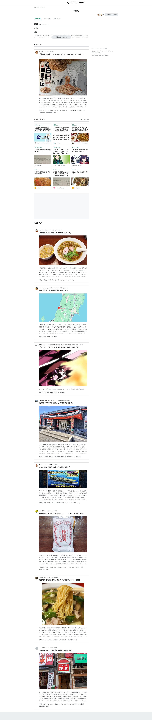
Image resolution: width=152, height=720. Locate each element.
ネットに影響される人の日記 (46, 647)
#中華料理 (50, 280)
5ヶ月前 (60, 230)
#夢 (48, 392)
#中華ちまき (70, 567)
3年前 (56, 464)
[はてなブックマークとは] (44, 119)
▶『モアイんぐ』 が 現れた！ (46, 464)
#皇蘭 (77, 567)
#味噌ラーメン (71, 456)
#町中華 (78, 456)
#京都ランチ (62, 640)
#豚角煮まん (53, 567)
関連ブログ (57, 18)
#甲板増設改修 (60, 503)
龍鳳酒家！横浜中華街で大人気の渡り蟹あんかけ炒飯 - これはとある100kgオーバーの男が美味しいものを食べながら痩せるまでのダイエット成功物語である (80, 129)
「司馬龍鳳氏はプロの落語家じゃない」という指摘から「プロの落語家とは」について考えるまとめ (61, 129)
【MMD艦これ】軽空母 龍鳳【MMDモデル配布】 (80, 150)
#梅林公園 (50, 336)
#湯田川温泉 (42, 336)
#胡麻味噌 (49, 112)
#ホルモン (42, 112)
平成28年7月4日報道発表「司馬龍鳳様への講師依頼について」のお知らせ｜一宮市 (43, 128)
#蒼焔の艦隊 (42, 503)
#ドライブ (46, 110)
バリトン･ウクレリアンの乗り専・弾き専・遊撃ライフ (52, 288)
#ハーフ (55, 112)
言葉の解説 (38, 18)
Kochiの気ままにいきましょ (46, 510)
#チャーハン (67, 704)
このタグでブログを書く (111, 14)
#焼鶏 (46, 569)
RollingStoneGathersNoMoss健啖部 (47, 230)
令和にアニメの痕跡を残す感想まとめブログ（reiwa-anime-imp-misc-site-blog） (59, 344)
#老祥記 (41, 567)
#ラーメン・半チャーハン (67, 280)
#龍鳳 (63, 110)
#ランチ (51, 456)
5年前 (55, 647)
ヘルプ (105, 51)
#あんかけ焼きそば (55, 110)
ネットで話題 (47, 18)
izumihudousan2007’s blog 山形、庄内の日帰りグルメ (52, 400)
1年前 (67, 288)
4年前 (55, 510)
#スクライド (42, 392)
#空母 (48, 503)
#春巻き (74, 704)
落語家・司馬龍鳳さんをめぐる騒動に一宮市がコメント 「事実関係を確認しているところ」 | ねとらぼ (61, 173)
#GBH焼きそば (81, 110)
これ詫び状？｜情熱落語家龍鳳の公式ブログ (43, 150)
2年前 (81, 344)
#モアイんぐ (76, 503)
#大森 (40, 280)
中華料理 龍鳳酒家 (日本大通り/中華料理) (42, 173)
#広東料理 (55, 640)
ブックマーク (39, 125)
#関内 (47, 706)
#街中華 (57, 280)
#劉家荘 (41, 569)
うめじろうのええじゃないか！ (46, 577)
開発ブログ (110, 51)
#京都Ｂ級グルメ (72, 640)
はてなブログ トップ (40, 7)
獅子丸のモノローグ (44, 51)
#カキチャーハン (48, 704)
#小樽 (40, 110)
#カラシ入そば (43, 640)
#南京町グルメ (62, 567)
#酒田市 (41, 456)
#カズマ (57, 392)
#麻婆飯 (63, 456)
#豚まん (47, 567)
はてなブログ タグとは (97, 51)
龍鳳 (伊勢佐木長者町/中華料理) (80, 173)
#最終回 (62, 392)
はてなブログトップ (96, 52)
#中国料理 (81, 704)
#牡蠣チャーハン (58, 704)
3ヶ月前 (52, 51)
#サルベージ (68, 503)
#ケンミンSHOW (71, 110)
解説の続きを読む (61, 37)
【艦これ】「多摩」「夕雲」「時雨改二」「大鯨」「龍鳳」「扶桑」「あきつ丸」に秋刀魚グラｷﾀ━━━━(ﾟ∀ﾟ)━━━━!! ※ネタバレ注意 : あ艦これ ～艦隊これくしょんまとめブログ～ (61, 151)
